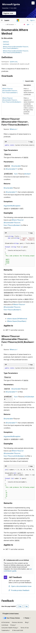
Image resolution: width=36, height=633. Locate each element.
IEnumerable (15, 166)
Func (16, 174)
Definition (6, 42)
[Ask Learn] (24, 24)
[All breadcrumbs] (3, 24)
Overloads (6, 44)
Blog (26, 622)
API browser (10, 24)
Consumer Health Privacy (9, 628)
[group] (19, 145)
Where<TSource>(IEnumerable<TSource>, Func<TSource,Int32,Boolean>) (16, 51)
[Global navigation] (2, 20)
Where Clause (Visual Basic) (16, 321)
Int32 (26, 397)
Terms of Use (25, 628)
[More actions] (33, 24)
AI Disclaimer (5, 622)
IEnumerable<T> (11, 169)
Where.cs (13, 129)
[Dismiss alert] (33, 2)
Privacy (12, 625)
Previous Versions (17, 622)
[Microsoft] (18, 20)
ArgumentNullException (12, 206)
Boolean (27, 174)
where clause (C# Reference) (17, 319)
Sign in (32, 20)
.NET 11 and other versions (14, 330)
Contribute (4, 625)
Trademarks (5, 630)
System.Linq (13, 61)
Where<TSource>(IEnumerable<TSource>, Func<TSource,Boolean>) (16, 47)
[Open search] (27, 20)
